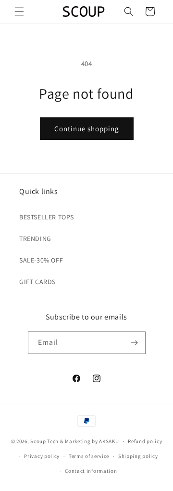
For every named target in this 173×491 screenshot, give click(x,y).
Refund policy (145, 441)
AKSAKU (109, 441)
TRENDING (35, 238)
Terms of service (89, 456)
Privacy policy (42, 456)
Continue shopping (86, 128)
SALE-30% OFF (41, 260)
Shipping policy (138, 456)
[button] (19, 11)
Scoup (38, 441)
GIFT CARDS (37, 281)
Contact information (91, 471)
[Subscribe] (134, 342)
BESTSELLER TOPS (46, 217)
